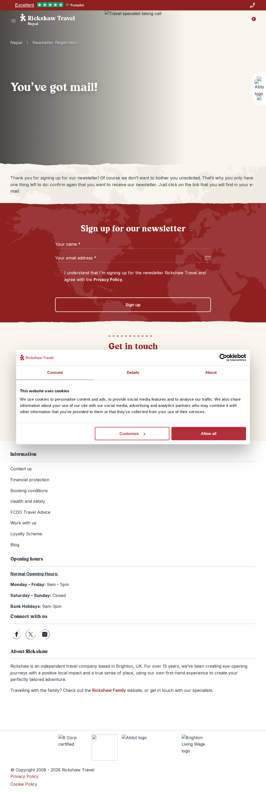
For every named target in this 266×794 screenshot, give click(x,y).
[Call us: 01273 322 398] (252, 5)
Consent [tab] (55, 372)
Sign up (133, 304)
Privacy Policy (108, 279)
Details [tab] (133, 372)
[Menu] (13, 21)
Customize (129, 433)
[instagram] (45, 634)
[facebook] (16, 634)
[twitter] (31, 634)
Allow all (208, 433)
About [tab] (211, 372)
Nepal (16, 42)
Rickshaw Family (109, 690)
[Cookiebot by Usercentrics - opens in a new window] (223, 357)
